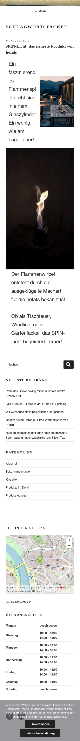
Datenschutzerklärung (40, 733)
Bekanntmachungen (18, 471)
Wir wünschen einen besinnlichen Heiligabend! (35, 412)
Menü (42, 11)
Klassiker (12, 479)
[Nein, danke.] (75, 720)
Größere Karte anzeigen (18, 601)
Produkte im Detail (17, 487)
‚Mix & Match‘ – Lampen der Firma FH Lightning (36, 404)
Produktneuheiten (17, 495)
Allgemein (12, 463)
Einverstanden (40, 724)
